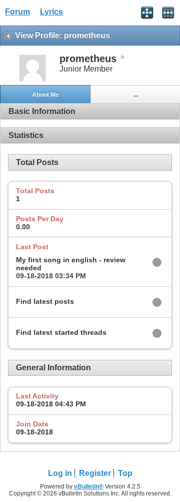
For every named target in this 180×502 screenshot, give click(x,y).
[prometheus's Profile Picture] (33, 80)
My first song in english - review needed (71, 264)
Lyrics (51, 12)
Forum (17, 12)
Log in (60, 473)
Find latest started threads (61, 332)
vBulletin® (89, 486)
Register (95, 473)
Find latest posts (45, 301)
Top (125, 473)
